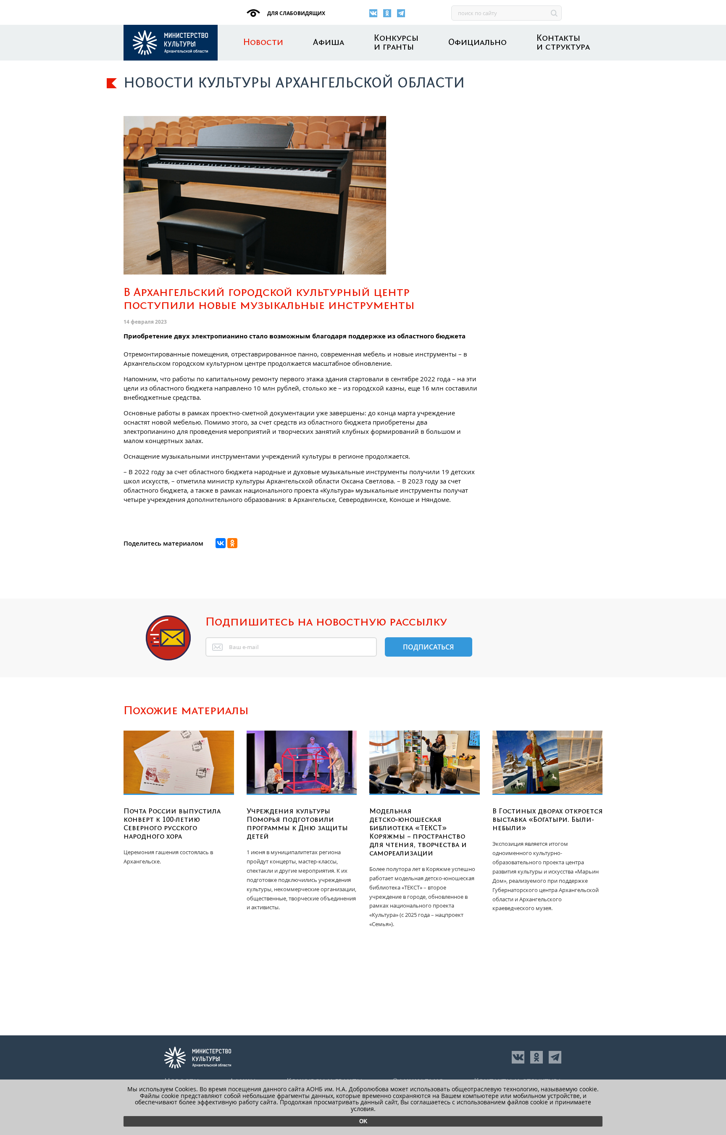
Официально (477, 42)
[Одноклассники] (387, 13)
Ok (363, 1121)
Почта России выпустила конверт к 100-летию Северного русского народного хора (172, 824)
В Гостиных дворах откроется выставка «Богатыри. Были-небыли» (547, 820)
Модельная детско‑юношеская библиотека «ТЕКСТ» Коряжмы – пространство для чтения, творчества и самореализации (418, 832)
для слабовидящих (295, 13)
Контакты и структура (563, 43)
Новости (263, 42)
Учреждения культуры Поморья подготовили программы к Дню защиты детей (297, 824)
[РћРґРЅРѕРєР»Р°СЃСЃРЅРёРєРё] (232, 543)
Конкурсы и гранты (396, 43)
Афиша (328, 42)
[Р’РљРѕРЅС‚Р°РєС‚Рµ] (221, 543)
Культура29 (171, 43)
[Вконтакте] (373, 13)
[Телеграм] (401, 13)
